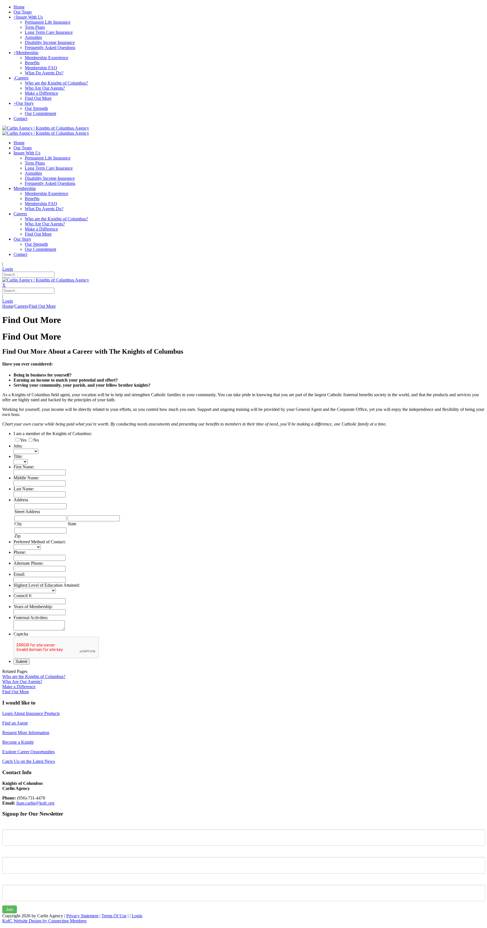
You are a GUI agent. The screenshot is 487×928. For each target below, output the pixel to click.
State (72, 523)
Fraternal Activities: (31, 617)
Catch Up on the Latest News (28, 761)
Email (7, 880)
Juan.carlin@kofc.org (35, 803)
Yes (23, 440)
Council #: (23, 595)
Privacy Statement (82, 915)
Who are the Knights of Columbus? (33, 676)
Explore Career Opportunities (28, 751)
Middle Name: (26, 477)
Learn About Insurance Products (31, 713)
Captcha (21, 634)
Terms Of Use (114, 915)
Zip (17, 535)
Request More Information (25, 732)
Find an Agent (15, 723)
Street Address (27, 511)
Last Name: (24, 488)
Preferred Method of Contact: (40, 541)
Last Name (12, 853)
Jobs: (18, 446)
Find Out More (15, 691)
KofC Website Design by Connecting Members (44, 920)
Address (21, 499)
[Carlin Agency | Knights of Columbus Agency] (45, 128)
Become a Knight (18, 742)
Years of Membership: (33, 606)
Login (7, 269)
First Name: (24, 466)
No (36, 440)
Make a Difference (19, 686)
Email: (19, 574)
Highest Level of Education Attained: (47, 585)
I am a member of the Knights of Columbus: (53, 433)
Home (7, 306)
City (18, 523)
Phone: (20, 552)
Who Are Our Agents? (22, 681)
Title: (18, 456)
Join (9, 909)
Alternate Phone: (28, 563)
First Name (12, 825)
